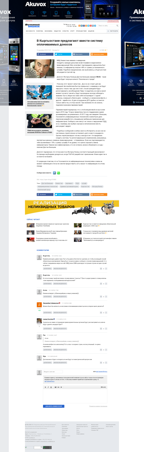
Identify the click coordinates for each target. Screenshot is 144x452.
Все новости (30, 31)
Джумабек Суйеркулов (50, 303)
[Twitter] (88, 26)
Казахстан (59, 183)
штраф (84, 183)
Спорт (72, 31)
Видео (78, 432)
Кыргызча (29, 21)
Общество (57, 31)
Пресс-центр (109, 426)
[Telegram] (95, 26)
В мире (64, 437)
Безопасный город (44, 189)
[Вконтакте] (81, 26)
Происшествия (81, 31)
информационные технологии (47, 186)
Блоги (78, 428)
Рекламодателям (113, 21)
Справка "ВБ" (94, 430)
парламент (69, 183)
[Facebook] (84, 26)
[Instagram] (93, 26)
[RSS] (79, 26)
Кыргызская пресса (82, 426)
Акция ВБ (91, 31)
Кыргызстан (85, 186)
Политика (39, 31)
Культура (65, 31)
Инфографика (80, 434)
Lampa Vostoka (48, 319)
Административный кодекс (69, 186)
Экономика (48, 31)
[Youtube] (90, 26)
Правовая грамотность (97, 428)
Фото (78, 430)
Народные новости (82, 424)
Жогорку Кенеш (97, 186)
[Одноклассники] (86, 26)
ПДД (77, 183)
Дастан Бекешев (47, 183)
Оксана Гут (55, 50)
